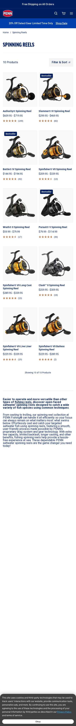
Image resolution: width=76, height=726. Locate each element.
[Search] (56, 13)
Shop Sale (61, 23)
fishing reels (23, 402)
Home (6, 32)
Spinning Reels (19, 32)
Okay (38, 721)
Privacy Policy (64, 711)
